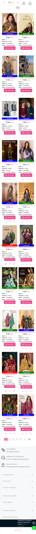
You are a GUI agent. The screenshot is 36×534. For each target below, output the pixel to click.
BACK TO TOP (18, 530)
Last (29, 439)
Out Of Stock (9, 260)
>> (24, 439)
